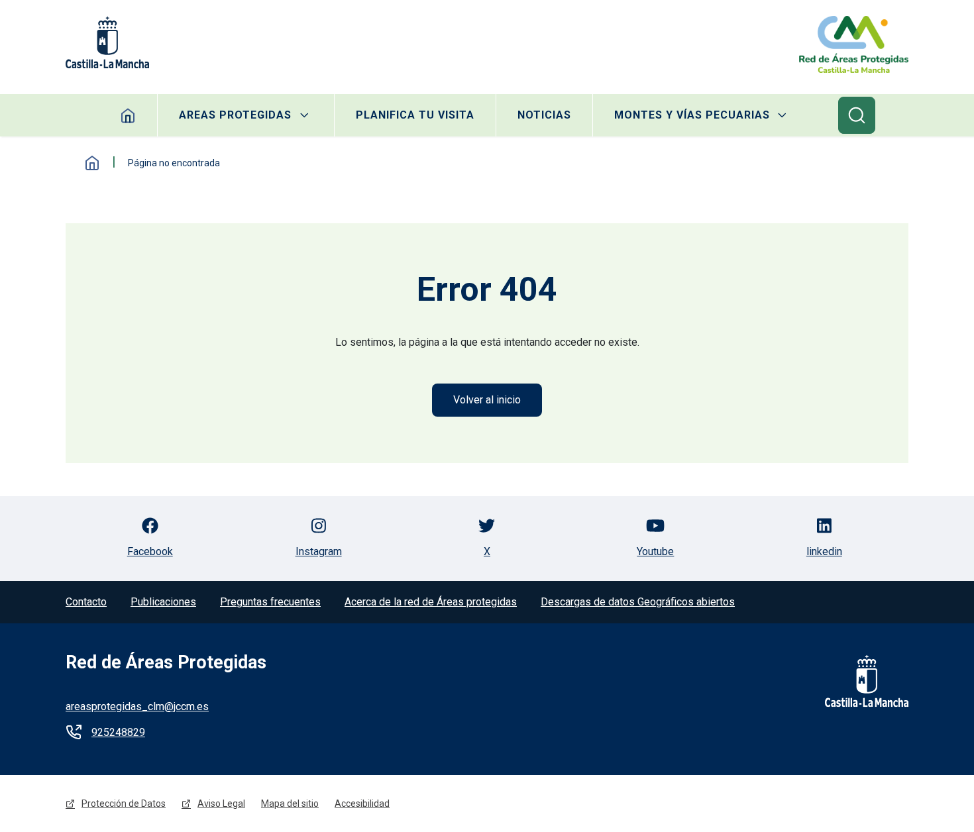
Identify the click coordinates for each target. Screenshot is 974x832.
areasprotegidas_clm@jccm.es (137, 706)
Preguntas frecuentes (270, 602)
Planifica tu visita (415, 115)
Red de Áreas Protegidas (166, 662)
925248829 (118, 732)
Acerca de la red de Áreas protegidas (431, 602)
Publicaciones (163, 602)
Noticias (544, 115)
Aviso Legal (221, 803)
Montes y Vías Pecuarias (692, 115)
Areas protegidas (235, 115)
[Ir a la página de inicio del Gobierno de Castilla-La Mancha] (858, 680)
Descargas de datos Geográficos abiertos (638, 602)
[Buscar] (856, 115)
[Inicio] (853, 44)
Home (128, 115)
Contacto (86, 602)
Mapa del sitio (290, 803)
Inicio (92, 163)
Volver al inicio (487, 399)
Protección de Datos (123, 803)
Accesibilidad (362, 803)
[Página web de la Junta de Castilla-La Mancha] (107, 42)
